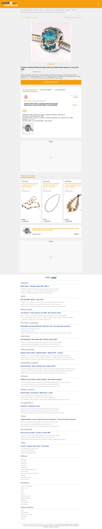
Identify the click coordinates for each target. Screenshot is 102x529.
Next (80, 201)
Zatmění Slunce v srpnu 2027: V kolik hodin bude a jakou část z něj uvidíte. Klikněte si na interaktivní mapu (46, 357)
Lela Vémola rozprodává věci (28, 450)
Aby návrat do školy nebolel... (28, 330)
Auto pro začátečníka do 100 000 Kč (29, 473)
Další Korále (25, 181)
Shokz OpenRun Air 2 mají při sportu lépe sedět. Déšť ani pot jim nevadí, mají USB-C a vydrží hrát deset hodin (47, 359)
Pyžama (23, 494)
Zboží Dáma (24, 465)
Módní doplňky (49, 10)
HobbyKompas (24, 471)
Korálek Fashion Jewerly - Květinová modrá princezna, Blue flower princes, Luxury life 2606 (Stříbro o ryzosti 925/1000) (41, 104)
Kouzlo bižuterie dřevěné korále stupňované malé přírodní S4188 (73, 185)
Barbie (22, 490)
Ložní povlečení (24, 502)
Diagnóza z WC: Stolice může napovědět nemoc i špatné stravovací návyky (39, 422)
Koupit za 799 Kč (51, 82)
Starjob (22, 510)
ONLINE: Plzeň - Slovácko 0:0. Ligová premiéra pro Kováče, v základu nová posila (41, 304)
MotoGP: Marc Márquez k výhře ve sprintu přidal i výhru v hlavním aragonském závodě (42, 346)
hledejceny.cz (24, 459)
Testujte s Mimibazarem (26, 486)
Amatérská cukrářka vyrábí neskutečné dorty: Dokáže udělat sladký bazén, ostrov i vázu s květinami (45, 382)
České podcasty (25, 512)
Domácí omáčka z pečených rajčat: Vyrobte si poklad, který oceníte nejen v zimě (40, 386)
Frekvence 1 (24, 516)
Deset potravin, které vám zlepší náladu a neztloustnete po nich (36, 424)
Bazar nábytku (24, 504)
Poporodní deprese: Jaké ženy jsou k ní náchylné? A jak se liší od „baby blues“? (40, 426)
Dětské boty (24, 500)
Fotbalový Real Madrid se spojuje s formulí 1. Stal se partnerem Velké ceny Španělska (41, 342)
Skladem (75, 97)
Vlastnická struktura (54, 526)
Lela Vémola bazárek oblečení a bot (29, 448)
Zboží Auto (23, 475)
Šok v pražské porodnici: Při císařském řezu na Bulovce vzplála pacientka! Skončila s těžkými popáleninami (47, 317)
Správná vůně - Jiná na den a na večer (30, 328)
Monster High (24, 488)
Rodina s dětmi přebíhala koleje (28, 452)
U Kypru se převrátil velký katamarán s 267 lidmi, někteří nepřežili (36, 292)
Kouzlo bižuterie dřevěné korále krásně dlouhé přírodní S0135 (30, 185)
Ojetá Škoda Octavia (26, 477)
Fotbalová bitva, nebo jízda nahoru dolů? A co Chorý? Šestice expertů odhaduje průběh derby (43, 306)
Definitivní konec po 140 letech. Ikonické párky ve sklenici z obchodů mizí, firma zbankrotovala (43, 372)
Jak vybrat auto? (25, 479)
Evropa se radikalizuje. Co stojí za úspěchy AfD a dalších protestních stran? (39, 290)
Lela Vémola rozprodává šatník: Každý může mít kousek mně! (36, 319)
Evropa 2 (23, 518)
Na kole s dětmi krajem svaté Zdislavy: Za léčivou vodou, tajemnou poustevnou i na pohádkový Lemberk (46, 332)
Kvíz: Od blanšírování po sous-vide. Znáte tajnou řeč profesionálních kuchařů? (40, 384)
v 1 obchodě (25, 221)
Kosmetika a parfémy (26, 496)
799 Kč (75, 105)
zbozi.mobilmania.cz (26, 10)
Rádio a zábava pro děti (26, 514)
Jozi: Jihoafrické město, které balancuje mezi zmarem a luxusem (36, 395)
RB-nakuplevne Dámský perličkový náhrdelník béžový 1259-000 (51, 185)
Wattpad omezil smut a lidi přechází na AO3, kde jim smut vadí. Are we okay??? (40, 410)
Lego (22, 492)
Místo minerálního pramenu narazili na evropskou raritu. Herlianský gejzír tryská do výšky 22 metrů (45, 399)
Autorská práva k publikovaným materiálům (67, 524)
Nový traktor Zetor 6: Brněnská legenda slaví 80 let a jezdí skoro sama (38, 437)
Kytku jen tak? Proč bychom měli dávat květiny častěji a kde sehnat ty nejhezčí (40, 408)
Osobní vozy (24, 463)
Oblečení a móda (38, 10)
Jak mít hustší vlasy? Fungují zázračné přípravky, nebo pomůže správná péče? (40, 435)
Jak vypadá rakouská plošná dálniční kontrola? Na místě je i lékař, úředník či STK (40, 344)
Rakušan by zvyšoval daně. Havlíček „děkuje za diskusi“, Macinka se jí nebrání (40, 288)
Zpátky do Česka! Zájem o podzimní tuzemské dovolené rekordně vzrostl (38, 397)
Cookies (71, 525)
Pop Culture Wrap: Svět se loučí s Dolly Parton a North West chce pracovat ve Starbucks (42, 412)
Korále (73, 10)
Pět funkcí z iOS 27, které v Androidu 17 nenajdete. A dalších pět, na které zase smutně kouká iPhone (45, 355)
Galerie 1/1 (51, 64)
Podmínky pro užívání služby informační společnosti (35, 525)
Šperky (68, 10)
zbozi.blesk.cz (24, 467)
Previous (21, 201)
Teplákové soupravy (26, 498)
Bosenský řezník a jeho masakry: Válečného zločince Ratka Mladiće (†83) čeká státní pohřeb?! (44, 315)
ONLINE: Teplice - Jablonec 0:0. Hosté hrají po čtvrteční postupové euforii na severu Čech (43, 302)
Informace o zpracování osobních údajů (58, 525)
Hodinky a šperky (59, 10)
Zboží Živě (23, 461)
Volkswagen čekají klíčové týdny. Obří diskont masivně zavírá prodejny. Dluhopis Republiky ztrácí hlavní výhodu (48, 368)
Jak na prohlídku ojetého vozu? (28, 469)
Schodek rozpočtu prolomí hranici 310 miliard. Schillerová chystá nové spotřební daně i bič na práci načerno (47, 370)
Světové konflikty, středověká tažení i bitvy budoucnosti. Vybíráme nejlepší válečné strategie (43, 439)
